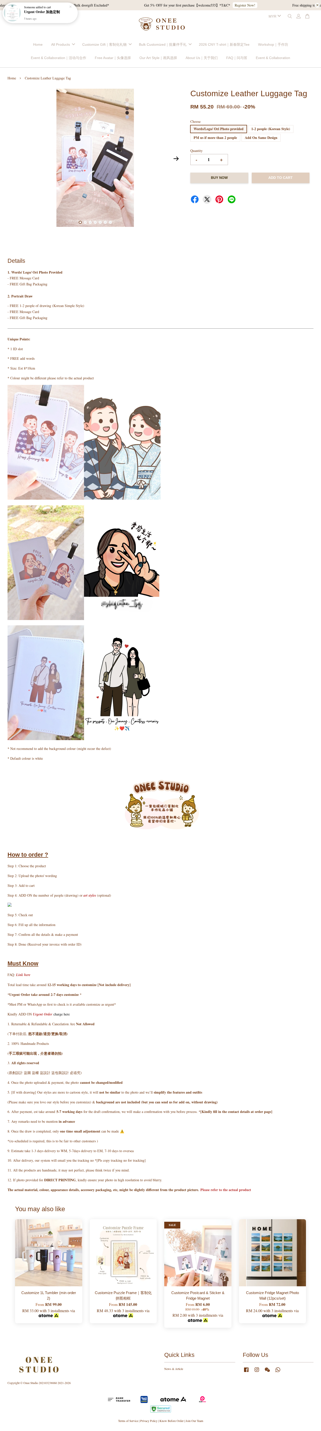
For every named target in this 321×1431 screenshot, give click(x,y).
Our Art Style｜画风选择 (158, 58)
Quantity (196, 150)
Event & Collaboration (273, 58)
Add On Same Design (261, 137)
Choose (195, 121)
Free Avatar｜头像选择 (113, 58)
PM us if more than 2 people (215, 137)
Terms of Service (128, 1421)
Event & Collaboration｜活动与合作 (58, 58)
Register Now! (230, 5)
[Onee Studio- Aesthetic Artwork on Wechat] (267, 1372)
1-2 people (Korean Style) (270, 128)
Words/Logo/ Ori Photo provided (219, 128)
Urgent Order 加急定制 (42, 11)
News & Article (173, 1369)
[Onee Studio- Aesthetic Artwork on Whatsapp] (277, 1372)
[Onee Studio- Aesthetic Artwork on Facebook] (246, 1372)
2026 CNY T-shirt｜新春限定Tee (224, 44)
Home (38, 44)
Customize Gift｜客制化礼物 (104, 44)
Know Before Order (171, 1421)
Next (176, 158)
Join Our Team (194, 1421)
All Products (60, 44)
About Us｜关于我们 (202, 58)
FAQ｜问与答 (236, 58)
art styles (90, 895)
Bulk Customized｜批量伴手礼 (163, 44)
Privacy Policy (148, 1421)
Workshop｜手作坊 (273, 44)
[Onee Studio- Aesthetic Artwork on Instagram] (256, 1372)
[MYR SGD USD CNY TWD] (274, 16)
